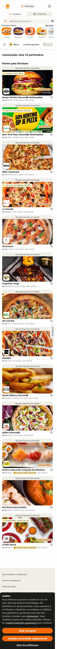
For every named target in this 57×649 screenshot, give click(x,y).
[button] (6, 6)
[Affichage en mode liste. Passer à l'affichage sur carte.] (52, 21)
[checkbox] (7, 32)
